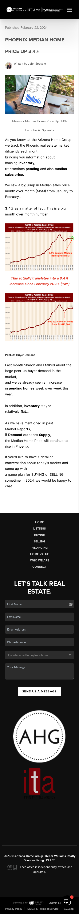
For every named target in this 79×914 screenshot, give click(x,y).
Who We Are (39, 560)
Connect (39, 567)
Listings (39, 528)
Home (39, 522)
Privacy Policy (13, 909)
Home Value (39, 554)
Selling (39, 541)
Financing (40, 548)
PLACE (50, 860)
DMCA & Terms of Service (43, 909)
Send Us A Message (39, 691)
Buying (39, 535)
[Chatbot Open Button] (67, 902)
